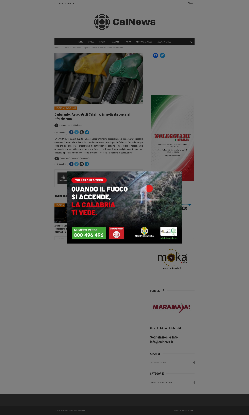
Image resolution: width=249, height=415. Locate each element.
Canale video (145, 42)
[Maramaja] (171, 308)
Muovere (191, 410)
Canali (115, 42)
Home (80, 42)
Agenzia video (164, 42)
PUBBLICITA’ (70, 3)
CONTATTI (58, 3)
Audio (129, 42)
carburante (84, 159)
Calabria (59, 108)
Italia (102, 42)
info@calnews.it (161, 342)
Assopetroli (65, 159)
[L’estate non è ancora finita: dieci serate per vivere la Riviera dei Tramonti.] (129, 213)
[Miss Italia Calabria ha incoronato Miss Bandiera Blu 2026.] (99, 213)
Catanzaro (71, 108)
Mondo (91, 42)
